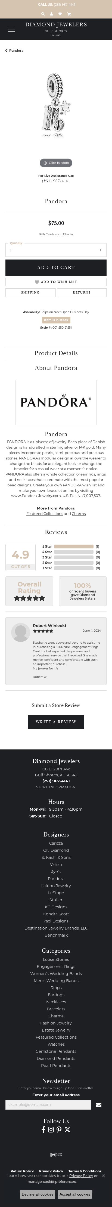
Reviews (56, 532)
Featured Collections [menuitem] (56, 1038)
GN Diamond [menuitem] (56, 851)
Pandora (16, 50)
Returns (82, 293)
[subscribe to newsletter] (99, 1105)
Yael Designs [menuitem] (56, 921)
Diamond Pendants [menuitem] (56, 1059)
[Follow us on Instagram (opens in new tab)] (51, 1129)
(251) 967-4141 (56, 181)
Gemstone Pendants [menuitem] (56, 1052)
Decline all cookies (38, 1194)
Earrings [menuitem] (56, 995)
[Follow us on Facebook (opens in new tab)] (43, 1129)
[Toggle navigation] (11, 29)
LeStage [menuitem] (56, 893)
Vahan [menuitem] (56, 865)
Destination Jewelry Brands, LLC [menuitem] (56, 929)
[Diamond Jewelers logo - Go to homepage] (56, 29)
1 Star (47, 568)
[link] (56, 4)
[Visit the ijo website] (56, 1155)
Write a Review (56, 722)
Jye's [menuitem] (56, 872)
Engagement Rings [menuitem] (56, 967)
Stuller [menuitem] (56, 900)
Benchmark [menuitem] (56, 936)
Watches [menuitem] (56, 1045)
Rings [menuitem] (56, 988)
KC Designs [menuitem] (56, 907)
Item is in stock (56, 320)
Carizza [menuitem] (56, 844)
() (97, 546)
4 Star (47, 552)
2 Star (47, 563)
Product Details (56, 353)
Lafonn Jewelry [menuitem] (56, 886)
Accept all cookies (75, 1194)
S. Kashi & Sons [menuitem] (56, 858)
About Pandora (56, 368)
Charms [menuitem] (56, 1016)
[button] (43, 13)
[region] (56, 118)
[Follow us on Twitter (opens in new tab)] (67, 1129)
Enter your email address (56, 1095)
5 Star (47, 546)
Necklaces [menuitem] (56, 1002)
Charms (79, 513)
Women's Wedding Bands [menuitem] (56, 974)
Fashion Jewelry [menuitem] (56, 1023)
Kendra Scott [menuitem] (56, 914)
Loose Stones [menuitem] (56, 960)
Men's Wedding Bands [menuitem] (56, 981)
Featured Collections (44, 513)
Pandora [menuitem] (56, 879)
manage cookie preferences (52, 1181)
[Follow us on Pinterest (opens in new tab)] (59, 1129)
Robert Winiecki (49, 625)
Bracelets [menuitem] (56, 1009)
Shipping (30, 293)
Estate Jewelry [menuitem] (56, 1031)
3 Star (47, 557)
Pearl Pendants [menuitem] (56, 1066)
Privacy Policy (81, 1176)
